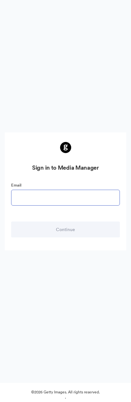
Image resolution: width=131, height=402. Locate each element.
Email (16, 185)
